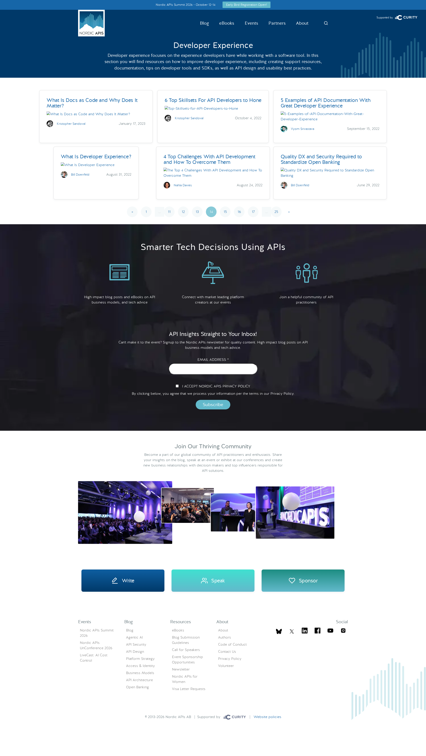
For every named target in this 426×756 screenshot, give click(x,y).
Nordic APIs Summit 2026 (97, 633)
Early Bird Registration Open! (246, 5)
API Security (136, 644)
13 (197, 211)
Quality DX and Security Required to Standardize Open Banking (321, 159)
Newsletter (181, 669)
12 (183, 211)
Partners (277, 23)
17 (253, 211)
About (302, 23)
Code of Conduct (232, 644)
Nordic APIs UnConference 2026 (96, 645)
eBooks (226, 23)
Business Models (140, 673)
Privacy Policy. (282, 393)
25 (276, 211)
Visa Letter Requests (188, 689)
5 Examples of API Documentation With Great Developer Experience (326, 103)
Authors (224, 637)
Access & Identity (140, 665)
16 (239, 211)
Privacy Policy (229, 658)
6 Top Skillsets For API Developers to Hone (213, 100)
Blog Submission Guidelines (186, 640)
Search (326, 23)
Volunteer (226, 665)
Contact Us (227, 651)
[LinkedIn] (304, 631)
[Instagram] (343, 631)
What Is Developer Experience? (96, 156)
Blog (204, 23)
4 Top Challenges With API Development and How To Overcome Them (209, 159)
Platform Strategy (140, 658)
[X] (279, 631)
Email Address (213, 359)
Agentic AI (134, 637)
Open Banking (137, 687)
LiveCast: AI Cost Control (93, 658)
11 (169, 211)
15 (225, 211)
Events (251, 23)
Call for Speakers (186, 649)
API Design (135, 651)
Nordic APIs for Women (184, 679)
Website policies (267, 716)
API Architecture (139, 680)
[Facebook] (317, 631)
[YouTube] (330, 631)
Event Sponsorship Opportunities (187, 660)
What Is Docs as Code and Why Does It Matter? (92, 103)
